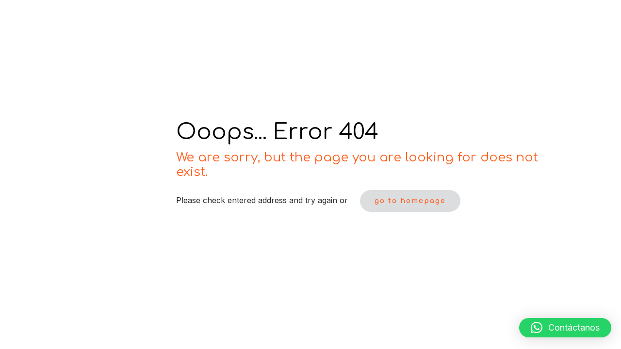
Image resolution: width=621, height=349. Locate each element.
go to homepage (410, 201)
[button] (565, 327)
